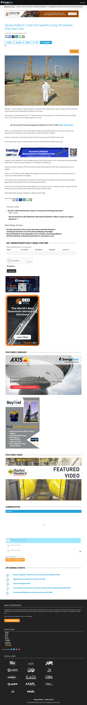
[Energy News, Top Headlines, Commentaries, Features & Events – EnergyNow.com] (7, 2)
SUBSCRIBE (8, 645)
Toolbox (7, 640)
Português (46, 42)
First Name (25, 249)
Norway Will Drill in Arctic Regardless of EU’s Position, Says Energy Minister (34, 234)
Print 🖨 (74, 51)
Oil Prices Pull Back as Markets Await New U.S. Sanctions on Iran (30, 236)
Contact (7, 642)
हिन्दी (36, 42)
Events (7, 639)
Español (18, 42)
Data (6, 635)
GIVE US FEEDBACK (12, 620)
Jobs (6, 637)
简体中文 (28, 42)
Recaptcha (11, 266)
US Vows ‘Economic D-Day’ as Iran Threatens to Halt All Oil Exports (30, 229)
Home (7, 632)
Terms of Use (48, 699)
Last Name (39, 249)
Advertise (8, 644)
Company (52, 249)
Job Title (66, 249)
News (6, 634)
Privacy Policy (38, 699)
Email (9, 249)
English (9, 42)
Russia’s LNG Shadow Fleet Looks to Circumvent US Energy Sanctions (35, 211)
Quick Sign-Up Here (66, 125)
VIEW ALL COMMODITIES (15, 560)
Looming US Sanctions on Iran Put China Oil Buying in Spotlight (58, 6)
